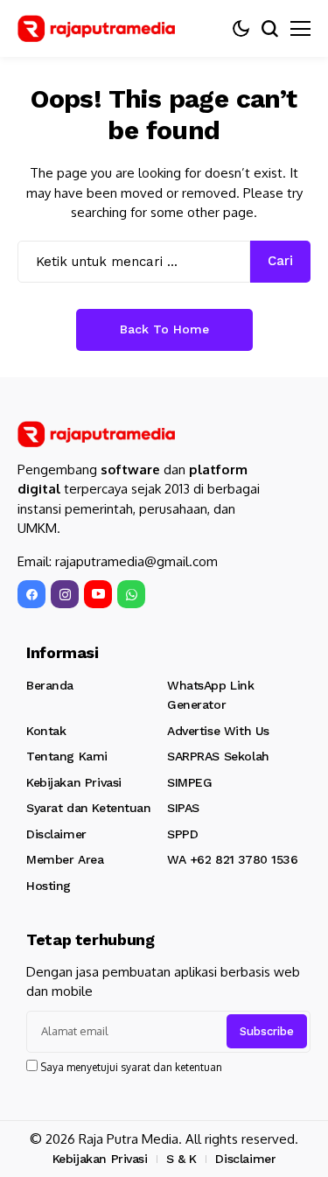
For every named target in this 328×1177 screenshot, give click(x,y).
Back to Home (164, 329)
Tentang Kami (67, 756)
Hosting (48, 886)
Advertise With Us (218, 731)
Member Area (64, 859)
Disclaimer (56, 834)
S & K (181, 1159)
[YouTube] (98, 594)
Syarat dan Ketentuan (88, 808)
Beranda (49, 685)
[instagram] (65, 594)
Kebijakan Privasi (74, 782)
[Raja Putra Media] (96, 28)
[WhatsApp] (131, 594)
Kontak (46, 731)
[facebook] (31, 594)
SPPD (182, 834)
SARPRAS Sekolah (218, 756)
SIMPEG (189, 782)
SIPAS (183, 808)
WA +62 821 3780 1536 (232, 859)
